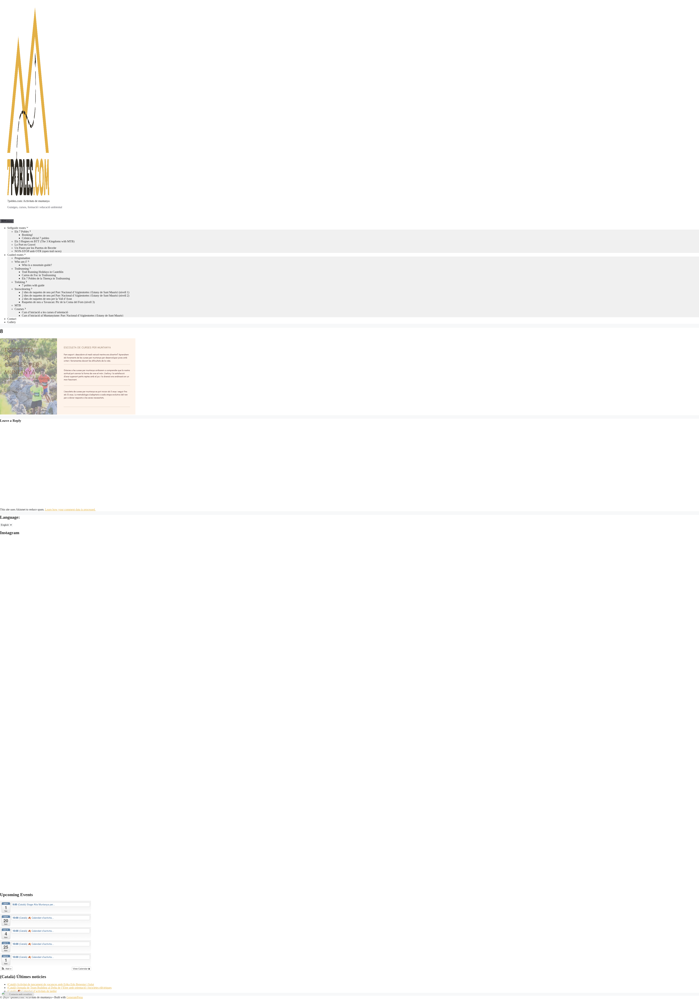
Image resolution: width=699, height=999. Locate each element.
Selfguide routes (16, 227)
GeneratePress (74, 997)
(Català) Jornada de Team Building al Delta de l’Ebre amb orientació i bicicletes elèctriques (59, 987)
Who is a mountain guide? (37, 265)
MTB (18, 305)
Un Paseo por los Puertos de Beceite (35, 247)
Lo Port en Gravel (25, 244)
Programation (22, 258)
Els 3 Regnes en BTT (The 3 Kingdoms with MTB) (44, 241)
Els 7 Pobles (22, 231)
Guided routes (15, 254)
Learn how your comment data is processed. (70, 509)
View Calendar (80, 968)
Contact (11, 318)
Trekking (20, 282)
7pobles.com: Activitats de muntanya (28, 201)
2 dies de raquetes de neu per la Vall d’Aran (47, 298)
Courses (19, 309)
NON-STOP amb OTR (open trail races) (38, 251)
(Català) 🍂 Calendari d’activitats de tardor (32, 991)
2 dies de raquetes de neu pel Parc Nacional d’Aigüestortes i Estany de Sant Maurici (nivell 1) (75, 292)
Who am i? (21, 261)
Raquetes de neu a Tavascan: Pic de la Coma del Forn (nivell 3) (58, 302)
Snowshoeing (22, 289)
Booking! (27, 234)
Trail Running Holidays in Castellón (42, 271)
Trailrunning (22, 268)
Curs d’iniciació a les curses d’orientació (45, 312)
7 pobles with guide (33, 285)
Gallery (11, 322)
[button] (6, 968)
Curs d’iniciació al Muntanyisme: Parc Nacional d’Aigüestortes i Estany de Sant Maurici (72, 315)
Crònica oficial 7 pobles (35, 238)
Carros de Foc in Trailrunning (39, 275)
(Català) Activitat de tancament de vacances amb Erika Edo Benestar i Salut (50, 984)
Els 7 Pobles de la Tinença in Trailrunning (46, 278)
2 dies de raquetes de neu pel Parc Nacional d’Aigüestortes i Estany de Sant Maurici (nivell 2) (75, 295)
